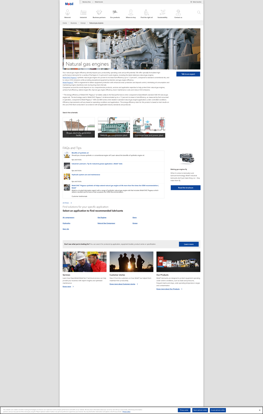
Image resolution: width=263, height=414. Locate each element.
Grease (135, 223)
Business (74, 23)
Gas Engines (102, 217)
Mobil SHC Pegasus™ (70, 77)
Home (65, 23)
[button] (67, 14)
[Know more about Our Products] (178, 263)
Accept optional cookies (218, 410)
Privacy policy (126, 412)
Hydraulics (66, 223)
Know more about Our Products (168, 289)
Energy (83, 23)
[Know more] (85, 263)
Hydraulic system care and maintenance (86, 175)
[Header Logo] (69, 2)
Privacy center (184, 410)
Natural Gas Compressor (106, 223)
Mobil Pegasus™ (68, 82)
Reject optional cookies (200, 410)
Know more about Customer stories (122, 284)
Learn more (189, 244)
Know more (67, 286)
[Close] (259, 410)
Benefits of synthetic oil (80, 153)
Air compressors (68, 217)
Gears (135, 217)
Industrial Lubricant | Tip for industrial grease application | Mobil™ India (97, 164)
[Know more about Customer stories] (131, 263)
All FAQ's (66, 203)
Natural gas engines (96, 23)
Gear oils (66, 229)
